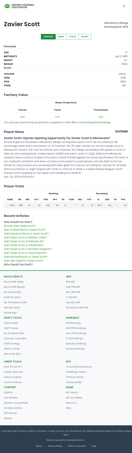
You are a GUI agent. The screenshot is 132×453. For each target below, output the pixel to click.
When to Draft (11, 348)
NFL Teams (72, 392)
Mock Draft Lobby (14, 281)
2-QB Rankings (74, 338)
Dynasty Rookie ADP (77, 307)
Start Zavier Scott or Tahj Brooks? (23, 245)
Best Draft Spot (12, 353)
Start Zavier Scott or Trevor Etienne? (25, 253)
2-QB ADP (71, 297)
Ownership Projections (79, 366)
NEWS (61, 36)
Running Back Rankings (97, 122)
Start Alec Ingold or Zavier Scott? (23, 260)
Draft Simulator (12, 297)
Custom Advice (13, 382)
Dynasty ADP (73, 302)
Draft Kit (8, 392)
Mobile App (10, 312)
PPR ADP (70, 281)
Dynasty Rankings (76, 343)
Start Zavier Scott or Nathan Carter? (25, 237)
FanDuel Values (75, 377)
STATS (72, 36)
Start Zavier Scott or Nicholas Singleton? (28, 249)
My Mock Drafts (12, 292)
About (39, 446)
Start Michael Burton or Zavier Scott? (26, 256)
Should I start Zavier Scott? (20, 226)
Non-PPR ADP (73, 292)
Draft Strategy (12, 343)
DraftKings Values (76, 372)
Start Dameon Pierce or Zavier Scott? (26, 233)
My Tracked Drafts (14, 333)
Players (8, 418)
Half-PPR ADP (73, 287)
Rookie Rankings (75, 348)
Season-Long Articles (16, 402)
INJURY (85, 36)
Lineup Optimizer (13, 372)
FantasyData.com (75, 440)
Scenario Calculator (15, 338)
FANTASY (48, 36)
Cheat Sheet (11, 323)
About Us (71, 402)
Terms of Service (77, 446)
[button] (124, 6)
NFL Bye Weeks (74, 397)
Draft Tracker (11, 328)
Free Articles (11, 397)
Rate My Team (12, 307)
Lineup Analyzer (13, 377)
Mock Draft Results (14, 287)
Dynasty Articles (13, 408)
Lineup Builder (74, 382)
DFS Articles (10, 413)
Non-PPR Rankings (76, 333)
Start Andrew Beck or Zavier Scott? (25, 229)
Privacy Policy (55, 446)
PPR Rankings (73, 323)
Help (68, 408)
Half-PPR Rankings (76, 328)
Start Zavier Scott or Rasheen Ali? (24, 241)
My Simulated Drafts (15, 302)
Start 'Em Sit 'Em (13, 366)
